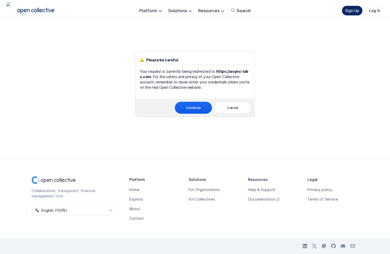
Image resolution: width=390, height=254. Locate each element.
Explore (136, 199)
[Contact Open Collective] (352, 246)
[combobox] (74, 210)
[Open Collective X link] (314, 246)
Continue (193, 107)
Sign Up (352, 10)
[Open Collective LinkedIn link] (305, 246)
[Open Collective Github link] (333, 246)
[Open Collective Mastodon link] (324, 246)
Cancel (232, 107)
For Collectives (202, 199)
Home (134, 189)
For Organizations (204, 189)
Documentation (261, 199)
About (134, 208)
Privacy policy (319, 189)
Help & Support (261, 189)
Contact (136, 218)
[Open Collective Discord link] (343, 246)
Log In (374, 10)
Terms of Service (322, 199)
